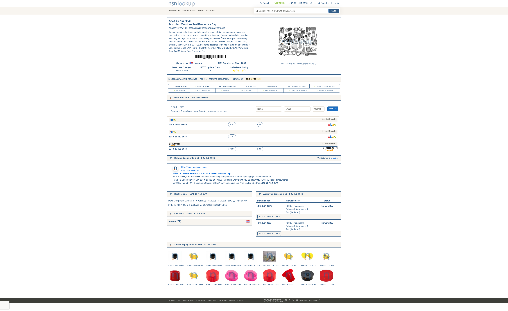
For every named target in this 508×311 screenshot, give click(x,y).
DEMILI (182, 200)
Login (336, 3)
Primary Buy (327, 206)
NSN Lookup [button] (174, 11)
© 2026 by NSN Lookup (310, 300)
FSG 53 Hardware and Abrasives (182, 79)
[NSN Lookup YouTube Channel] (297, 300)
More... (334, 158)
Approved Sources (227, 86)
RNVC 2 (270, 217)
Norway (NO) (237, 79)
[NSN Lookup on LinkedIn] (286, 300)
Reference (210, 11)
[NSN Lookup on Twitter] (293, 300)
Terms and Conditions (217, 300)
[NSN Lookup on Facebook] (289, 300)
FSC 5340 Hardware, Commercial (214, 79)
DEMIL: (172, 200)
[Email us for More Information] (315, 3)
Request (333, 109)
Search (265, 3)
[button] (253, 122)
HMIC (210, 200)
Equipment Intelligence (193, 11)
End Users (180, 90)
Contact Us (174, 300)
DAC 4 (277, 217)
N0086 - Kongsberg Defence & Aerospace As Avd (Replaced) (297, 209)
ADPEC (240, 200)
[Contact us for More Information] (311, 3)
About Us (200, 300)
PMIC (220, 200)
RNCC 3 (262, 217)
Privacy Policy (236, 300)
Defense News (188, 300)
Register (324, 3)
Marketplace (180, 86)
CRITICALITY (197, 200)
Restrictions (202, 86)
